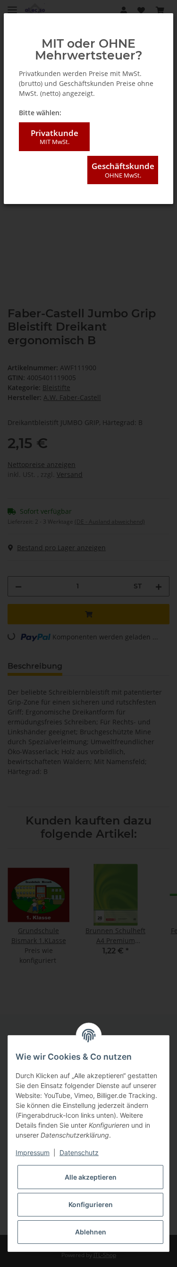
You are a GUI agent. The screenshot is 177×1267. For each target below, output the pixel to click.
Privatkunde (54, 137)
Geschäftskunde (123, 170)
